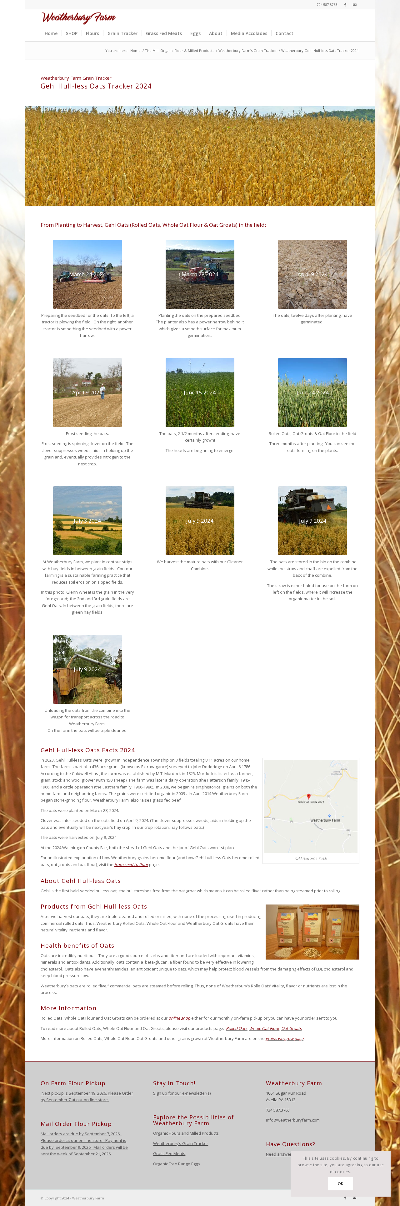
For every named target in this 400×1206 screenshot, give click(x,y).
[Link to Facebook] (345, 4)
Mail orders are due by (63, 1134)
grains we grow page (284, 1038)
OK (340, 1183)
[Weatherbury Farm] (79, 17)
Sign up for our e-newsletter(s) (182, 1093)
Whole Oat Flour (264, 1028)
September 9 (68, 1147)
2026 (115, 1134)
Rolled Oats (236, 1028)
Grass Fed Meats (169, 1153)
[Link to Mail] (354, 4)
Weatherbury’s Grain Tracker (180, 1143)
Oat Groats (291, 1028)
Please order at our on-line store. (72, 1140)
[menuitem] (51, 33)
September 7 (58, 1099)
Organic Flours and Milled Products (186, 1133)
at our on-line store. (90, 1099)
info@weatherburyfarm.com (293, 1120)
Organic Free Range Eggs (176, 1164)
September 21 (86, 1154)
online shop (179, 1018)
